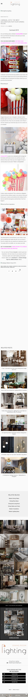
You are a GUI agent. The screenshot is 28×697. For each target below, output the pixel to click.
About (10, 689)
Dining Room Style (4, 16)
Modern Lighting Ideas (14, 511)
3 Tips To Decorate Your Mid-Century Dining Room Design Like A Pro (14, 369)
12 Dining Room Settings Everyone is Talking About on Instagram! (14, 476)
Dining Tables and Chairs (14, 506)
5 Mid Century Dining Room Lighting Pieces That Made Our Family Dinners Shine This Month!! (14, 411)
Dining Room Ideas (14, 501)
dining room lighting (5, 267)
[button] (26, 624)
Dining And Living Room (14, 503)
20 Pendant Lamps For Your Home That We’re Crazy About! (14, 454)
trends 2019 (12, 267)
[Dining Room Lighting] (15, 3)
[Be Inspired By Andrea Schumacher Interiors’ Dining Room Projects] (14, 423)
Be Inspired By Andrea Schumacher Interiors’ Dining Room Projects (14, 433)
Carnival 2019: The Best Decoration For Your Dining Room (12, 22)
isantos (10, 26)
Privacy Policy (16, 689)
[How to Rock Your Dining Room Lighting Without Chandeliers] (14, 380)
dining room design (22, 266)
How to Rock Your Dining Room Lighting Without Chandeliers (14, 390)
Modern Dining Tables (14, 498)
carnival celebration (13, 266)
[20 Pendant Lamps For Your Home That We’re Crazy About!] (14, 445)
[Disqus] (14, 292)
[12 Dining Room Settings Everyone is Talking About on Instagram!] (14, 465)
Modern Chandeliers (14, 508)
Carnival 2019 (5, 266)
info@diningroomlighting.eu (14, 662)
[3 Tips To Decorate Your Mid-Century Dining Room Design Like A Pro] (14, 358)
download (14, 257)
